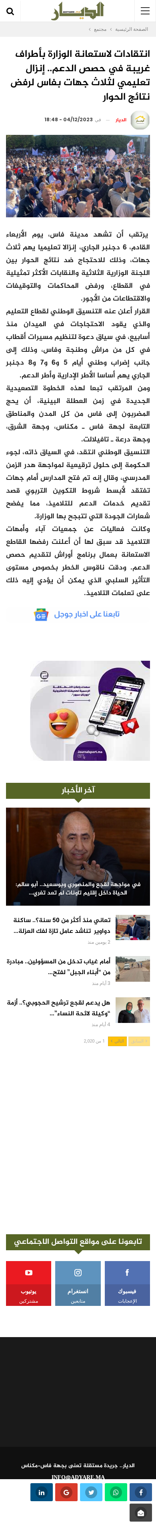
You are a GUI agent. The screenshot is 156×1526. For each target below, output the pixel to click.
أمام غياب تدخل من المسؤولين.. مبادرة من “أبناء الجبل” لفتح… (58, 967)
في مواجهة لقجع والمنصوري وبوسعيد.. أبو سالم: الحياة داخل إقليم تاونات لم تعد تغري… (78, 889)
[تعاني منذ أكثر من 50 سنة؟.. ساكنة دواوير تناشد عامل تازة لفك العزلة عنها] (133, 927)
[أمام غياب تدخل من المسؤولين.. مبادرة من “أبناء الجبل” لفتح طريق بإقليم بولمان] (133, 969)
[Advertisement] (78, 1140)
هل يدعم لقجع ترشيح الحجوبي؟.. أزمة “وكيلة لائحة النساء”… (58, 1008)
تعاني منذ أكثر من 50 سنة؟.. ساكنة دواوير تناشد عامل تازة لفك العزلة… (61, 926)
